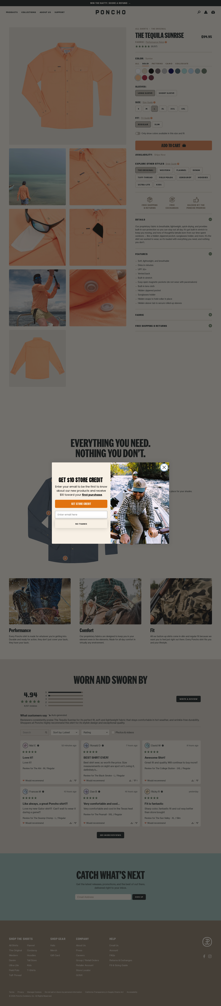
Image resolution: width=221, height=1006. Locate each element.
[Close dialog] (164, 467)
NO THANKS (81, 524)
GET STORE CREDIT (81, 504)
